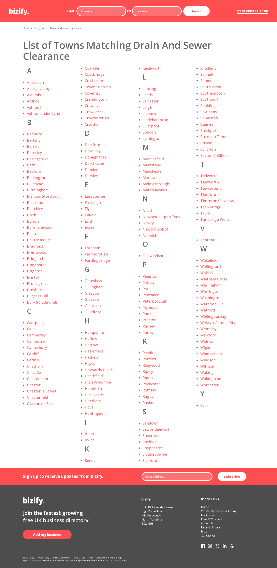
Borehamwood (40, 227)
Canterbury (37, 347)
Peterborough (155, 301)
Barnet (33, 146)
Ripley (148, 371)
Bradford (35, 246)
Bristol (33, 277)
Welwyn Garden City (217, 322)
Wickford (208, 335)
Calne (32, 328)
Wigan (205, 347)
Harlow (91, 338)
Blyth (31, 214)
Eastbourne (95, 196)
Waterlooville (211, 304)
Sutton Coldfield (214, 155)
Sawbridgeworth (157, 429)
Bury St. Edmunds (42, 302)
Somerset (208, 80)
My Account (209, 515)
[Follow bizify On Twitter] (217, 547)
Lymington (152, 138)
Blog (204, 531)
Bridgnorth (36, 264)
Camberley (36, 335)
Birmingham (38, 190)
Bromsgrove (37, 283)
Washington (210, 297)
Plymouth (151, 307)
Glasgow (92, 293)
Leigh (147, 107)
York (204, 405)
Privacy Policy (43, 557)
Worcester (209, 385)
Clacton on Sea (40, 403)
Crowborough (97, 117)
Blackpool (35, 202)
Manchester (153, 171)
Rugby (148, 396)
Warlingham (211, 285)
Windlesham (211, 353)
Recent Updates (211, 527)
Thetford (208, 194)
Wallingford (210, 266)
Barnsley (34, 152)
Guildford (93, 311)
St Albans (208, 111)
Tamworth (209, 182)
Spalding (208, 105)
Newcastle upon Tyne (161, 216)
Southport (209, 99)
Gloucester (94, 305)
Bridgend (35, 258)
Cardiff (33, 353)
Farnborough (96, 254)
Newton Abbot (155, 229)
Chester (34, 385)
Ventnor (207, 239)
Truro (205, 213)
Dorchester (94, 163)
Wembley (208, 328)
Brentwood (36, 252)
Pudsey (149, 326)
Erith (89, 221)
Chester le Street (42, 391)
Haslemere (94, 351)
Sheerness (151, 435)
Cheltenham (37, 378)
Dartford (92, 144)
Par (145, 288)
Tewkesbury (211, 188)
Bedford (34, 171)
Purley (148, 332)
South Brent (211, 86)
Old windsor (153, 255)
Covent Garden (98, 86)
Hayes (90, 363)
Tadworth (209, 175)
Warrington (210, 291)
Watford (207, 310)
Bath (31, 165)
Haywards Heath (99, 369)
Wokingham (210, 378)
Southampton (212, 93)
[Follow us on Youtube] (232, 547)
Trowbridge (210, 207)
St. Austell (209, 117)
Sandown (150, 423)
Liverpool (151, 126)
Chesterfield (37, 397)
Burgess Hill (37, 295)
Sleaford (150, 460)
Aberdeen (35, 82)
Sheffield (150, 441)
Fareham (92, 247)
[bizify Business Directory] (19, 10)
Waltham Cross (213, 279)
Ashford (34, 107)
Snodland (208, 68)
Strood (206, 142)
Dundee (91, 169)
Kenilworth (152, 68)
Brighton (35, 270)
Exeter (90, 227)
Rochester (151, 384)
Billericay (35, 183)
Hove (89, 407)
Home (26, 28)
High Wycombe (98, 382)
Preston (149, 319)
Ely (87, 208)
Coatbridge (94, 74)
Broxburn (35, 289)
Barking (34, 140)
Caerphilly (35, 322)
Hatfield (92, 357)
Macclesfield (153, 158)
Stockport (209, 130)
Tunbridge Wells (214, 219)
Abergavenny (38, 88)
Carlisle (33, 360)
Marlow (149, 177)
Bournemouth (39, 239)
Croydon (92, 124)
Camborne (36, 341)
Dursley (91, 175)
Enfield (91, 214)
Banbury (34, 133)
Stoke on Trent (213, 136)
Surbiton (208, 149)
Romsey (149, 390)
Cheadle (34, 372)
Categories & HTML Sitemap (108, 557)
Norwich (150, 235)
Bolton (33, 221)
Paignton (150, 276)
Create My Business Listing (218, 511)
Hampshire (94, 332)
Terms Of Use (79, 557)
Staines (206, 124)
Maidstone (152, 165)
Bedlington (36, 177)
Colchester (94, 80)
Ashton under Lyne (43, 113)
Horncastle (94, 394)
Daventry (93, 150)
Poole (147, 313)
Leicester (151, 101)
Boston (33, 233)
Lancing (149, 88)
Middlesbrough (156, 183)
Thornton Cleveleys (217, 200)
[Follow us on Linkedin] (225, 547)
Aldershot (35, 94)
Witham (207, 366)
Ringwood (151, 365)
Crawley (91, 105)
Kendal (91, 460)
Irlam (89, 433)
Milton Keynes (155, 190)
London (149, 132)
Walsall (206, 272)
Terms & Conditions (61, 557)
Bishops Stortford (43, 196)
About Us (207, 523)
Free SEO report (211, 519)
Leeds (148, 94)
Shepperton (153, 447)
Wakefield (208, 260)
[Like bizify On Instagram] (210, 547)
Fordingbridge (97, 260)
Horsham (93, 400)
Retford (149, 359)
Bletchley (35, 208)
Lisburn (149, 113)
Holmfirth (93, 388)
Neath (148, 210)
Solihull (206, 74)
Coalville (92, 68)
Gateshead (94, 280)
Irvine (89, 440)
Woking (207, 372)
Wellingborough (214, 316)
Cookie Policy (28, 557)
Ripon (148, 377)
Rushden (150, 402)
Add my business (47, 534)
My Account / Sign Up (252, 11)
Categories (40, 28)
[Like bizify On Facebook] (203, 547)
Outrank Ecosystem (118, 560)
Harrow (91, 344)
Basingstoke (37, 158)
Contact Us (208, 535)
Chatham (35, 366)
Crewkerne (94, 111)
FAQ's (90, 557)
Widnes (206, 341)
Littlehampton (155, 119)
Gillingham (94, 287)
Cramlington (96, 99)
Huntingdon (95, 413)
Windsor (207, 360)
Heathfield (94, 375)
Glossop (92, 299)
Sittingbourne (155, 454)
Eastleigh (93, 202)
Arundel (34, 101)
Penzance (151, 294)
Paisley (149, 282)
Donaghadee (96, 157)
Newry (148, 222)
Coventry (92, 93)
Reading (150, 352)
